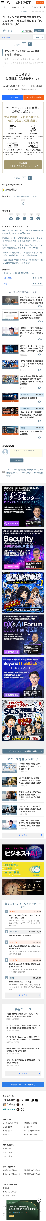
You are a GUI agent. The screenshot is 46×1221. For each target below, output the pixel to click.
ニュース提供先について (32, 1131)
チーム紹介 (7, 1148)
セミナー (5, 7)
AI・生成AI (8, 37)
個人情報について (9, 1195)
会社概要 (6, 1188)
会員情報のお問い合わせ (32, 1170)
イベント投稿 (7, 1156)
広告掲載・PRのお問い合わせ (22, 1084)
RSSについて (28, 1127)
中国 (6, 284)
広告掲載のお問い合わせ (32, 1174)
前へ (18, 44)
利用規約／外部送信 (30, 1123)
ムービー (26, 7)
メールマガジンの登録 (10, 1123)
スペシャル (15, 7)
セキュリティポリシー (10, 1192)
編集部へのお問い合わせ (11, 1170)
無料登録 (40, 2)
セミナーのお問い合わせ (11, 1174)
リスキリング (36, 7)
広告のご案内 (7, 1152)
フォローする (39, 37)
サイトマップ (7, 1131)
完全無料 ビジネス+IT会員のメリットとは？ (23, 164)
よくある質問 (7, 1127)
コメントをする (17, 460)
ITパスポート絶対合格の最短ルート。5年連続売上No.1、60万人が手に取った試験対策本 (24, 472)
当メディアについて (30, 1134)
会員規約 (6, 1134)
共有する (40, 31)
